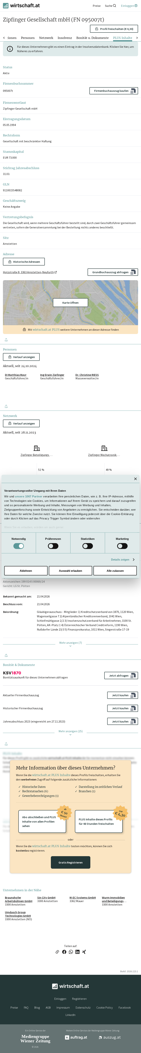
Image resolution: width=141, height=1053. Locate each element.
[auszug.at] (110, 1038)
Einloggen (60, 998)
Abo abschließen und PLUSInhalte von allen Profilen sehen (44, 819)
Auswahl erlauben (70, 570)
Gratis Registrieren (71, 862)
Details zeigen (120, 559)
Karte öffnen (70, 302)
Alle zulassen (115, 570)
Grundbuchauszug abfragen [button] (110, 272)
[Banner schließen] (135, 478)
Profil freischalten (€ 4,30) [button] (116, 29)
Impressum (63, 1007)
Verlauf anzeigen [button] (24, 357)
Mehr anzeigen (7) (70, 642)
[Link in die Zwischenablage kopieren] (57, 952)
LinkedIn (70, 1015)
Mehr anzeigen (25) (71, 731)
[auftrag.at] (76, 1038)
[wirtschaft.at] (21, 5)
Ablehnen (26, 570)
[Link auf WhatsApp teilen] (71, 952)
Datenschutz (83, 1007)
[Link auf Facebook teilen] (64, 952)
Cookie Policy (104, 1007)
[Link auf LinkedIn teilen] (77, 952)
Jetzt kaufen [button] (120, 695)
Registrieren (79, 998)
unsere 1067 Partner (28, 496)
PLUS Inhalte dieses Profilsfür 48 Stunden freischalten (101, 818)
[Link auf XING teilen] (84, 952)
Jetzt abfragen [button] (119, 675)
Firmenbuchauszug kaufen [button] (111, 91)
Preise (14, 1007)
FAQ (26, 1007)
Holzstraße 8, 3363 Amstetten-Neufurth (28, 272)
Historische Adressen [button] (26, 261)
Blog (37, 1007)
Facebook (125, 1007)
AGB (48, 1007)
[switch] (53, 546)
